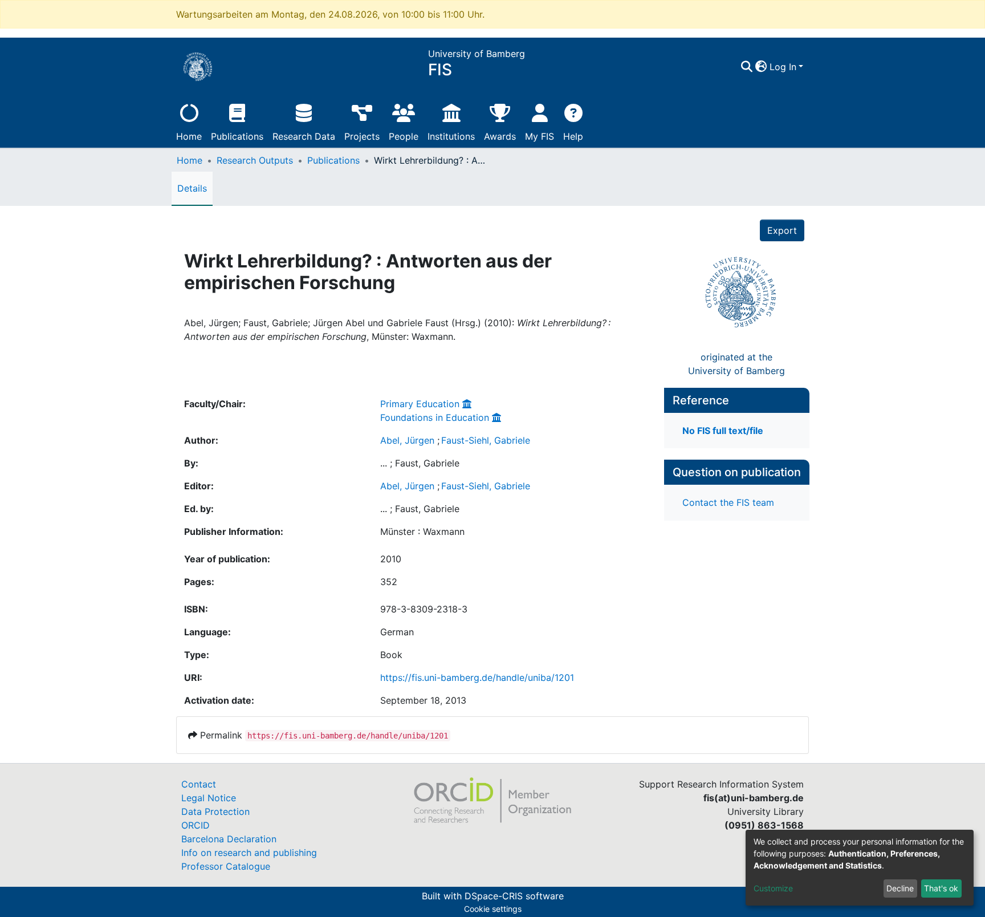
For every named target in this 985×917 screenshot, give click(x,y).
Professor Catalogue (225, 866)
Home (189, 136)
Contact (198, 784)
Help (573, 136)
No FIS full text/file (722, 430)
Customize (773, 888)
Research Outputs (255, 160)
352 (388, 581)
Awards (500, 136)
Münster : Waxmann (422, 531)
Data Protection (215, 811)
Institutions (451, 136)
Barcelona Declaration (228, 839)
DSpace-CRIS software (514, 896)
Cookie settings (493, 909)
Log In (783, 66)
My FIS (539, 136)
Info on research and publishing (249, 852)
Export (782, 230)
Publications (237, 136)
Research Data (303, 136)
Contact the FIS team (728, 502)
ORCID (195, 825)
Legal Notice (208, 798)
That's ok (941, 888)
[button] (761, 67)
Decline (900, 888)
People (403, 136)
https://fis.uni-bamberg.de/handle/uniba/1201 (477, 677)
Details (192, 188)
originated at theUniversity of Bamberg (736, 363)
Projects (362, 136)
